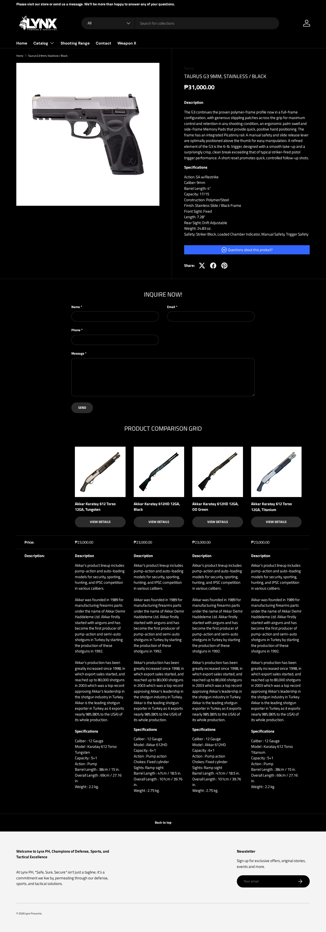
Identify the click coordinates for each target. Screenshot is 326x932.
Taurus (189, 68)
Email (171, 306)
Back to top (163, 822)
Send (82, 407)
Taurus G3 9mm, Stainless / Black (47, 55)
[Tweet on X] (202, 265)
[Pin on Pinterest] (224, 265)
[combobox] (180, 23)
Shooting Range (75, 43)
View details (100, 521)
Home (21, 43)
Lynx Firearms (33, 913)
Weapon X (126, 43)
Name (75, 306)
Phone (75, 330)
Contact (103, 43)
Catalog (40, 43)
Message (77, 353)
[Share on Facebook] (213, 265)
